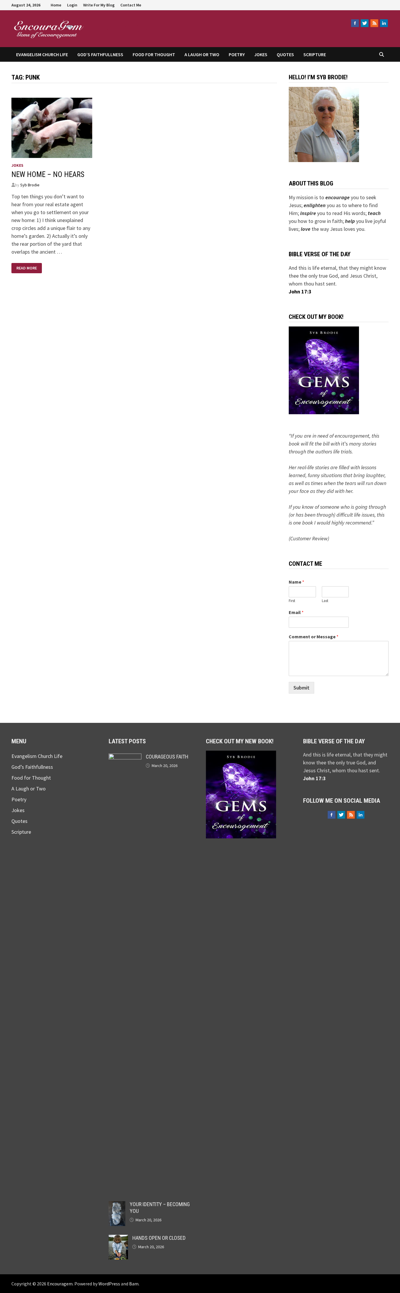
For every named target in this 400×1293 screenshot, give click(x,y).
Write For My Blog (98, 5)
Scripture (314, 54)
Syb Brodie (30, 185)
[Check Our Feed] (374, 23)
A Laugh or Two (201, 54)
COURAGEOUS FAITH (167, 757)
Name (296, 582)
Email (296, 612)
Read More (26, 268)
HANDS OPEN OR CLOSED (159, 1238)
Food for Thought (154, 54)
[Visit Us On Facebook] (355, 23)
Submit (301, 687)
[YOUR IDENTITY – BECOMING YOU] (117, 1205)
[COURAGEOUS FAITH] (125, 757)
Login (72, 5)
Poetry (237, 54)
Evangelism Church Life (42, 54)
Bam (134, 1284)
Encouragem (123, 26)
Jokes (260, 54)
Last (325, 601)
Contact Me (130, 5)
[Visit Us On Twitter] (364, 23)
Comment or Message (314, 636)
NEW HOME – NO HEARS (47, 174)
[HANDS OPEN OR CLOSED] (118, 1238)
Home (56, 5)
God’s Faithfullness (100, 54)
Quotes (285, 54)
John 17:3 (300, 291)
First (292, 601)
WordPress (109, 1284)
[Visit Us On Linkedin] (384, 23)
